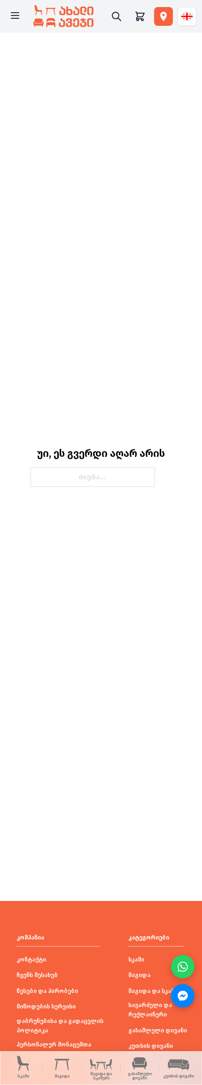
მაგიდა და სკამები (156, 991)
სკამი (136, 959)
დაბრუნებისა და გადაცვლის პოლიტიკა (59, 1026)
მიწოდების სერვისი (46, 1006)
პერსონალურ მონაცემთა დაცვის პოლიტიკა (53, 1049)
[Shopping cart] (140, 16)
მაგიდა (139, 975)
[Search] (116, 16)
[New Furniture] (63, 16)
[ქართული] (187, 16)
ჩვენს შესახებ (37, 975)
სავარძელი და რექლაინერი (150, 1010)
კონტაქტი (31, 959)
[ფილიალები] (163, 16)
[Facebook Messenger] (182, 996)
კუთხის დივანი (150, 1046)
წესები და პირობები (47, 991)
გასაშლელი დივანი (157, 1030)
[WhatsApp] (182, 966)
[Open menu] (15, 16)
